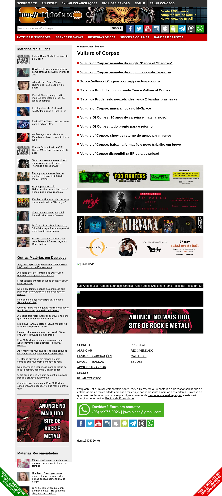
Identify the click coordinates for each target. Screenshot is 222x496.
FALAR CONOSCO (162, 3)
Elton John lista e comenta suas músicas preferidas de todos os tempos (49, 463)
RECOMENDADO (142, 350)
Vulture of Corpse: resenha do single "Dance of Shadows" (126, 63)
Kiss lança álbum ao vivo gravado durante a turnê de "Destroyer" (50, 201)
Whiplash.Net (85, 46)
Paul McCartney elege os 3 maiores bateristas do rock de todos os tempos (48, 98)
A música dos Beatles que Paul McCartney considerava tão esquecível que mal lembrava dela (42, 386)
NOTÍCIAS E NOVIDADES (34, 37)
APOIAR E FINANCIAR (91, 367)
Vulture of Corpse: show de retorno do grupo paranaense (125, 135)
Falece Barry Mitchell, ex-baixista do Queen (50, 57)
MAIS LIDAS (138, 356)
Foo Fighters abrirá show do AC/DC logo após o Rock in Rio (49, 109)
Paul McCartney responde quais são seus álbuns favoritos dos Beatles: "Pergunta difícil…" (40, 343)
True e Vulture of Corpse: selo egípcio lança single (120, 81)
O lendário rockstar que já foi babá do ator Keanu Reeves (48, 214)
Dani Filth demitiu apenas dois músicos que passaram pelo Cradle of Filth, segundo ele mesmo (41, 291)
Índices (99, 46)
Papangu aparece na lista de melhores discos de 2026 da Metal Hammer (48, 176)
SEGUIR (139, 3)
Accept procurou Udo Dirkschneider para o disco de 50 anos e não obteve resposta (50, 189)
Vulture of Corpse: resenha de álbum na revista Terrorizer (125, 72)
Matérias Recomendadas (37, 453)
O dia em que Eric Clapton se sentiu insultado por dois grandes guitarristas (42, 376)
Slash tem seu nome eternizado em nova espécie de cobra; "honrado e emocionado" (49, 163)
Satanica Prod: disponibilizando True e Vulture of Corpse (125, 90)
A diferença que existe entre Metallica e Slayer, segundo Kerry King (50, 137)
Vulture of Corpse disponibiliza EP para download (119, 153)
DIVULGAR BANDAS (116, 3)
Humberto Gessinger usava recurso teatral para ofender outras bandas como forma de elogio (48, 477)
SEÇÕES (134, 37)
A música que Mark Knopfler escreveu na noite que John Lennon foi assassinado (43, 317)
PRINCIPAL (138, 345)
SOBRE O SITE (27, 3)
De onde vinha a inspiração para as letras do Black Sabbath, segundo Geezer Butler (42, 368)
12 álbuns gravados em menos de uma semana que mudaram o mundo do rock (39, 360)
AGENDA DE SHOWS (69, 37)
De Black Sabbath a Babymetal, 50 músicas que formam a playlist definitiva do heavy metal (50, 228)
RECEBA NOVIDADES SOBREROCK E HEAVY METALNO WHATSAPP (13, 483)
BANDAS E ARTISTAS (168, 37)
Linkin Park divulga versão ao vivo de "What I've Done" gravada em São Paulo (41, 333)
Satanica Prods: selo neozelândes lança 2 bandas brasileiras (128, 99)
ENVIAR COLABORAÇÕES (79, 3)
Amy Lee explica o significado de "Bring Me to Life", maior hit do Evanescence (42, 266)
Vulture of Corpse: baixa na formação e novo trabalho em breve (130, 144)
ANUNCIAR (49, 3)
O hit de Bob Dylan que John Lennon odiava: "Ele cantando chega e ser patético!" (48, 490)
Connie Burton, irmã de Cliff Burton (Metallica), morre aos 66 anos (50, 150)
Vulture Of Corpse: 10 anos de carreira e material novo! (123, 117)
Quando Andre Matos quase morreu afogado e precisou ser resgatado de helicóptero (43, 309)
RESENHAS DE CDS (102, 37)
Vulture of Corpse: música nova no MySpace (115, 108)
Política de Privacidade (119, 398)
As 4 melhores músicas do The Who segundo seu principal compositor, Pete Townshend (42, 352)
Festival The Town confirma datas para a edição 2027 (50, 122)
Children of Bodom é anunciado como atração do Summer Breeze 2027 (50, 72)
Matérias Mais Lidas (33, 49)
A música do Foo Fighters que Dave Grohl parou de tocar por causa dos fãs (40, 274)
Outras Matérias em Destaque (41, 257)
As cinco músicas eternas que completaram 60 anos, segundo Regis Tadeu (49, 241)
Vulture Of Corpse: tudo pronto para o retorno (116, 126)
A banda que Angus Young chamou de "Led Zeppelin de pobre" (48, 85)
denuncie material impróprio (165, 395)
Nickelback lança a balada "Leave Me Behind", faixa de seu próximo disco (42, 325)
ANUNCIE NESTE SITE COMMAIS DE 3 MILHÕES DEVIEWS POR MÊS (209, 483)
